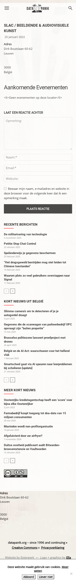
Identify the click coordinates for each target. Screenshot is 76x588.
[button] (6, 8)
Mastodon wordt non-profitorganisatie (28, 426)
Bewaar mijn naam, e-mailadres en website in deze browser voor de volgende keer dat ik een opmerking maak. (36, 193)
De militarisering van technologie (25, 234)
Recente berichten (20, 224)
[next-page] (12, 291)
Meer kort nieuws (19, 390)
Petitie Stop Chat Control (20, 243)
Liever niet (46, 577)
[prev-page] (6, 291)
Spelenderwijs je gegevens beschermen (30, 253)
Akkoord (28, 577)
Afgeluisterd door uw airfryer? (23, 436)
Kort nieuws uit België (23, 301)
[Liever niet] (71, 574)
